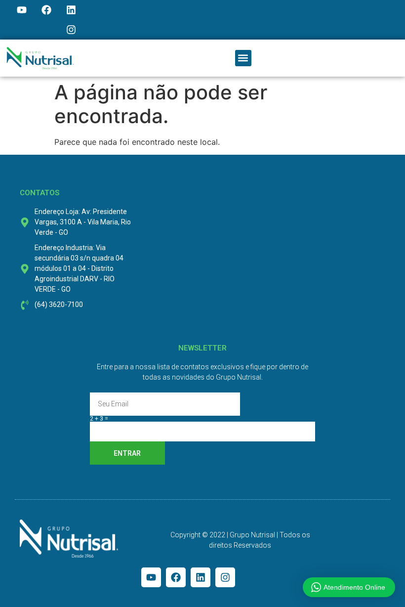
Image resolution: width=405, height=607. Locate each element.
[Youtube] (22, 10)
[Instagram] (71, 30)
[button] (243, 58)
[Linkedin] (71, 10)
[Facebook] (46, 10)
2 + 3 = (99, 419)
